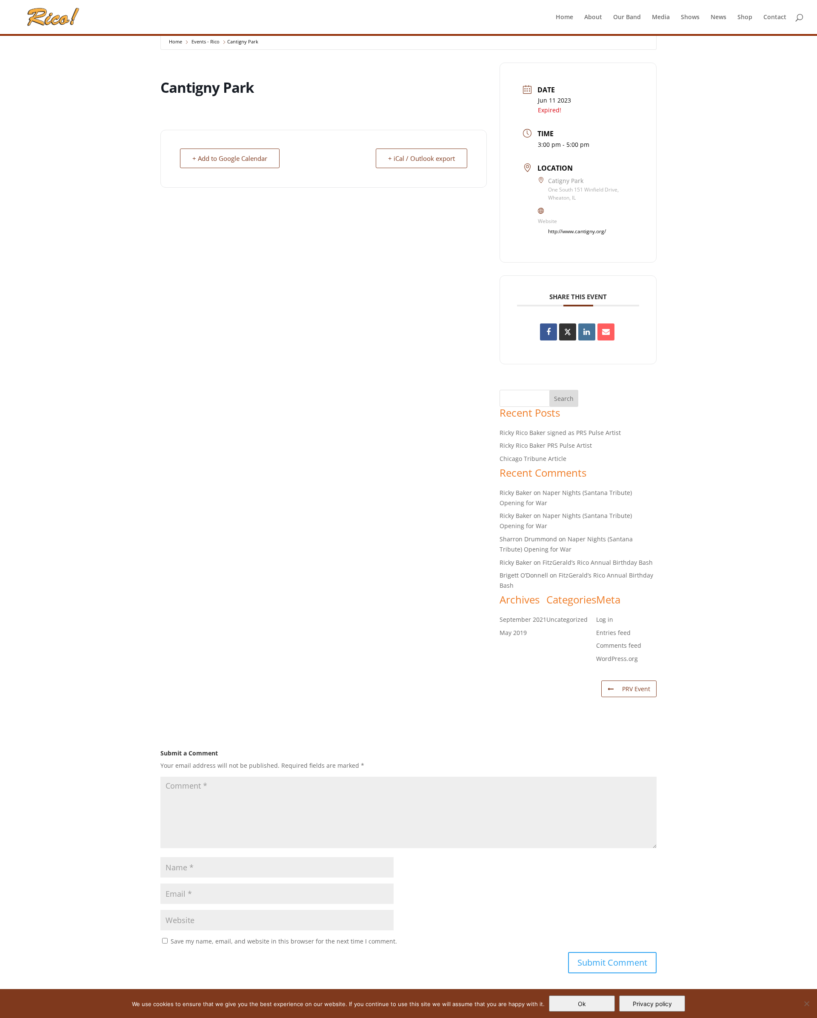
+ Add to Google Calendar (229, 158)
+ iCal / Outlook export (421, 158)
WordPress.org (617, 659)
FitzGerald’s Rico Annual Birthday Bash (598, 562)
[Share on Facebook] (548, 331)
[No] (806, 1003)
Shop (744, 17)
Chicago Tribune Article (533, 459)
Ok (582, 1003)
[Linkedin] (586, 331)
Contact (774, 17)
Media (661, 17)
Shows (690, 17)
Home (564, 17)
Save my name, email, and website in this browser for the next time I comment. (284, 941)
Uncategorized (567, 619)
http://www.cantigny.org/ (577, 231)
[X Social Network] (567, 331)
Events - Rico (205, 41)
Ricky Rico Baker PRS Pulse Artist (546, 445)
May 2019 (513, 633)
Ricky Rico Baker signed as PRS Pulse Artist (560, 433)
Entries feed (613, 633)
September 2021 (523, 619)
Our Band (627, 17)
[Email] (605, 331)
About (593, 17)
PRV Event (636, 689)
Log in (604, 619)
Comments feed (618, 645)
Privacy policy (652, 1003)
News (718, 17)
